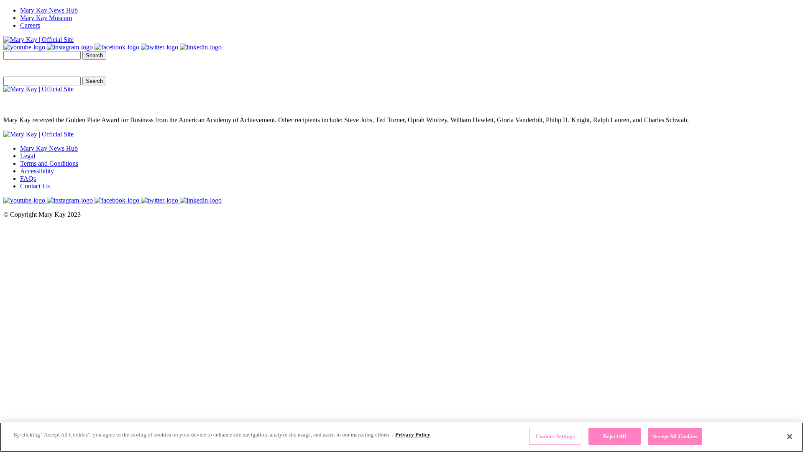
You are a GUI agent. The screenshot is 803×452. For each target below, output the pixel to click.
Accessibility (37, 171)
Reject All (614, 436)
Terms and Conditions (49, 163)
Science (92, 68)
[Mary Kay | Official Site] (38, 39)
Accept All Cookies (674, 436)
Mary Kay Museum (46, 17)
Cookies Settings (555, 436)
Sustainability (53, 68)
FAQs (28, 178)
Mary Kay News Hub (49, 10)
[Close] (789, 436)
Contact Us (35, 186)
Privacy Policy (412, 434)
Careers (30, 25)
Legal (27, 155)
